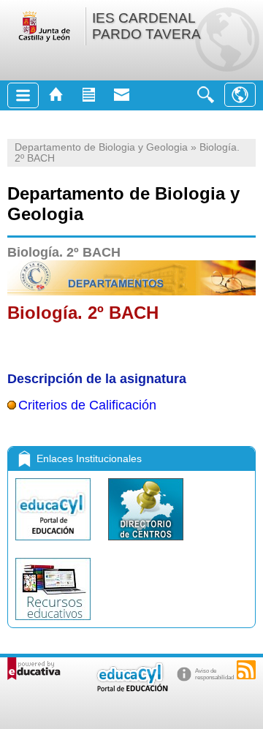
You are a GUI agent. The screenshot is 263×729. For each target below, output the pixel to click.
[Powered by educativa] (34, 668)
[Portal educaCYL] (54, 543)
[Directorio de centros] (146, 543)
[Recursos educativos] (53, 623)
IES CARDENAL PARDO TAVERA (146, 26)
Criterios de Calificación (87, 405)
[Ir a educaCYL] (131, 688)
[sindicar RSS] (246, 669)
